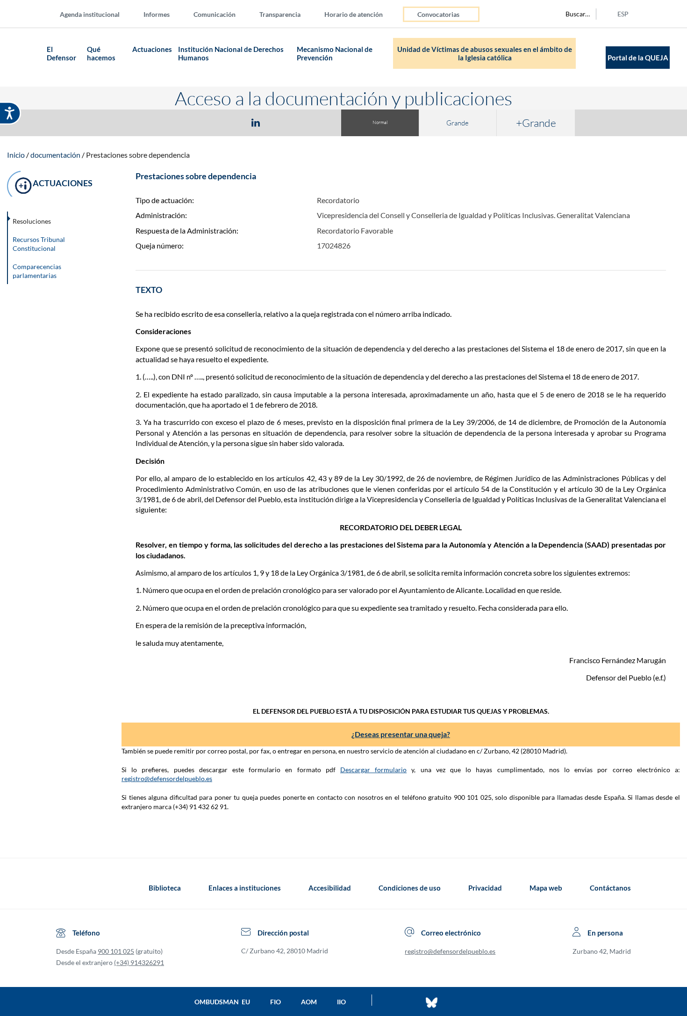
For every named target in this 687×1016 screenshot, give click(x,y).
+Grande (536, 122)
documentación (55, 154)
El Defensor (61, 53)
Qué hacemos (102, 53)
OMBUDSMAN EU (222, 1002)
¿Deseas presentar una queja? (400, 734)
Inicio (16, 154)
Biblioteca (165, 888)
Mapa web (546, 888)
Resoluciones (32, 221)
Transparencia (280, 14)
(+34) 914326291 (139, 962)
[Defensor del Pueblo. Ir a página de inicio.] (26, 57)
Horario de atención (353, 14)
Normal (379, 122)
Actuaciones (152, 49)
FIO (275, 1002)
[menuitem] (97, 13)
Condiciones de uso (410, 888)
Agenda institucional (90, 14)
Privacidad (485, 888)
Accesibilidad (329, 888)
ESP (623, 14)
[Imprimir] (312, 122)
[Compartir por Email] (283, 122)
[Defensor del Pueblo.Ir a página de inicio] (64, 887)
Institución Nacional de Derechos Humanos (231, 53)
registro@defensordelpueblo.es (167, 778)
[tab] (201, 122)
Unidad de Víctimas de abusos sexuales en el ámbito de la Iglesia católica (484, 53)
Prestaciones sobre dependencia (138, 154)
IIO (341, 1002)
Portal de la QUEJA (638, 57)
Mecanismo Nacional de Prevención (334, 53)
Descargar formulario (373, 770)
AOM (309, 1002)
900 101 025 (116, 951)
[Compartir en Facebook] (201, 122)
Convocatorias (438, 14)
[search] (572, 14)
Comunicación (214, 14)
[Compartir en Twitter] (228, 122)
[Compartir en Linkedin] (255, 122)
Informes (156, 14)
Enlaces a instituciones (244, 888)
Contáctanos (610, 888)
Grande (457, 122)
